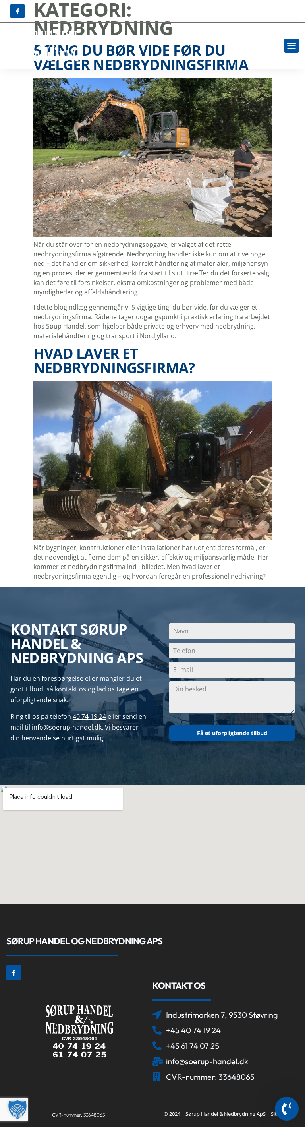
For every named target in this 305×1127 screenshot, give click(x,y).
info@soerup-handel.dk (67, 727)
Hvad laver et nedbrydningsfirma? (114, 361)
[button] (291, 46)
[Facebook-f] (17, 11)
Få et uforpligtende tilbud (232, 733)
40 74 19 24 (89, 716)
